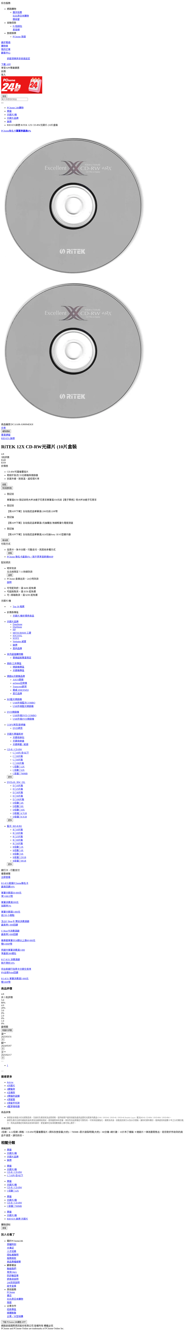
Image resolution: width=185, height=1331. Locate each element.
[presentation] (92, 204)
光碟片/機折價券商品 (23, 616)
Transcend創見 (20, 686)
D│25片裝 (18, 789)
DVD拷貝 (18, 728)
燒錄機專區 (18, 667)
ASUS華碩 (18, 679)
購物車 (4, 46)
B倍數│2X (18, 847)
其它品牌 (17, 693)
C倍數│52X (19, 770)
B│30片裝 (18, 840)
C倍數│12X (19, 766)
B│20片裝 (18, 833)
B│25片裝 (18, 836)
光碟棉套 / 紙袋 (20, 744)
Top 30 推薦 (18, 606)
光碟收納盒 (18, 741)
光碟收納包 (18, 737)
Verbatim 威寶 (19, 641)
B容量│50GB (19, 861)
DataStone (17, 624)
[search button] (2, 102)
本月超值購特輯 (15, 654)
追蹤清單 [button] (11, 58)
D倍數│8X (18, 806)
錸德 (15, 645)
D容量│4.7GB (20, 813)
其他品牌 (17, 648)
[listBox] (92, 1026)
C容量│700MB (20, 773)
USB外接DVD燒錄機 (23, 719)
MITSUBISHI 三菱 (22, 633)
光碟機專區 (18, 670)
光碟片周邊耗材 (15, 734)
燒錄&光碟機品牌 (16, 676)
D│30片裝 (18, 792)
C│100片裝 (18, 763)
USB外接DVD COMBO (24, 715)
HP (14, 629)
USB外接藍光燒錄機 (23, 706)
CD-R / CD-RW (14, 749)
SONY (16, 638)
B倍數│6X (18, 854)
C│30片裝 (18, 756)
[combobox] (92, 99)
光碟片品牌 (12, 621)
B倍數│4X (18, 850)
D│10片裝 (18, 785)
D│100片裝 (18, 799)
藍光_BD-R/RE (14, 826)
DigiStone (17, 627)
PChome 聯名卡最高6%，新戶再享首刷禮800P (30, 556)
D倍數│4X (18, 803)
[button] (92, 19)
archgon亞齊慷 (20, 683)
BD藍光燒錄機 (14, 699)
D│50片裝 (18, 796)
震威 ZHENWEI (21, 690)
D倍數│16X (19, 810)
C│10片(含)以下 (21, 753)
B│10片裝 (18, 829)
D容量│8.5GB (20, 817)
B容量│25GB (19, 857)
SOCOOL (17, 635)
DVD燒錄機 (13, 712)
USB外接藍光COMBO (24, 703)
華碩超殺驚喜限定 (22, 657)
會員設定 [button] (25, 58)
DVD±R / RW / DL (16, 782)
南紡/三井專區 (14, 663)
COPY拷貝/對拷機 (16, 725)
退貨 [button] (18, 58)
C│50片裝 (18, 759)
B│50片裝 (18, 843)
